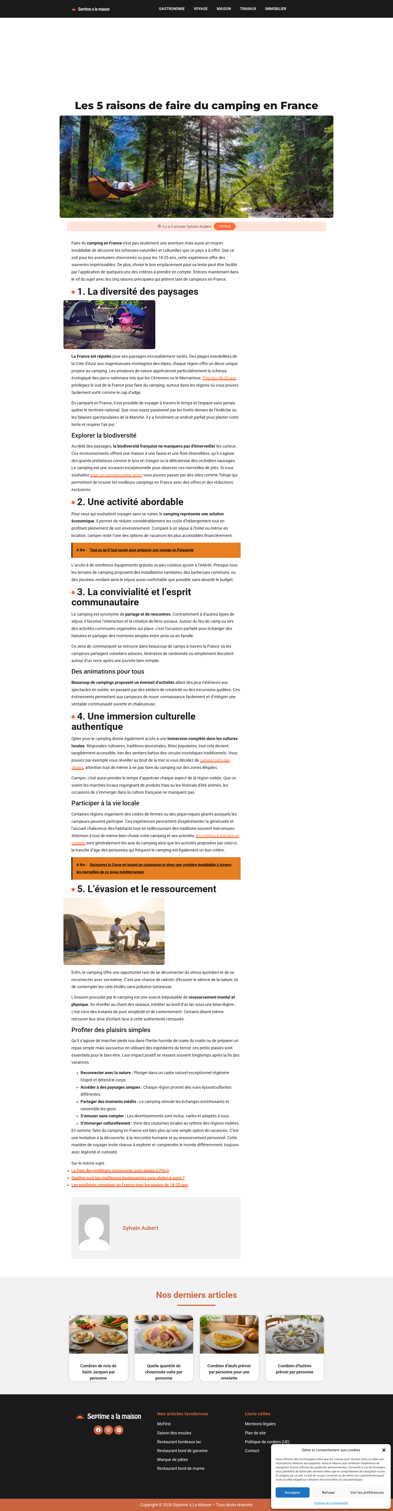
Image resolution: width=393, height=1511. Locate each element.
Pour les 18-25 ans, (219, 378)
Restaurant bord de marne (180, 1468)
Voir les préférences (367, 1492)
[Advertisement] (196, 52)
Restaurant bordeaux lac (179, 1442)
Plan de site (255, 1433)
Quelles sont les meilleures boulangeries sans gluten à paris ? (128, 1178)
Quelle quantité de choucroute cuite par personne (163, 1371)
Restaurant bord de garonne (182, 1450)
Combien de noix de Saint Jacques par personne (98, 1371)
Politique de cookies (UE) (267, 1442)
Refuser (328, 1492)
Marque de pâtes (172, 1459)
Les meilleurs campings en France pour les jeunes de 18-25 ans (129, 1185)
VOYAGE (201, 9)
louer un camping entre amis (115, 475)
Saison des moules (174, 1433)
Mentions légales (260, 1424)
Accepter (292, 1492)
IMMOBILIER (275, 9)
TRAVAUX (248, 9)
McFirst (164, 1424)
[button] (384, 1450)
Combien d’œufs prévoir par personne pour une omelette (229, 1371)
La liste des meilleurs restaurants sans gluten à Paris (120, 1170)
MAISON (224, 9)
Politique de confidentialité (331, 1503)
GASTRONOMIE (172, 9)
